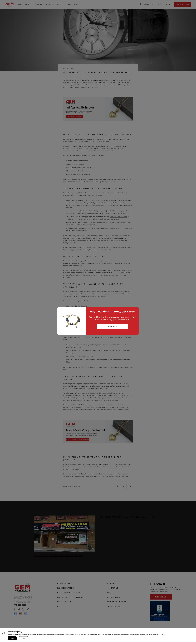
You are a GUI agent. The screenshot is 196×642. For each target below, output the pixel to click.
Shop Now (112, 326)
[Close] (194, 630)
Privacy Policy (160, 635)
